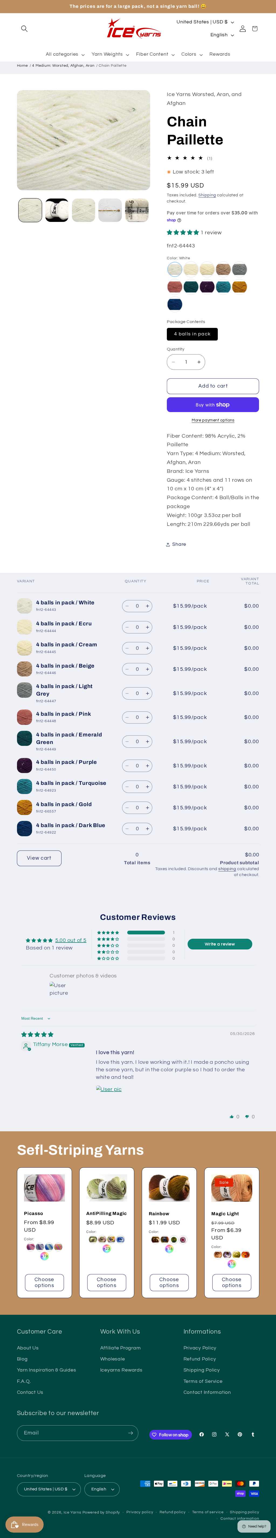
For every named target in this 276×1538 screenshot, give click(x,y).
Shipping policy (244, 1512)
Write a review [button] (220, 944)
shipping (227, 869)
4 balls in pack (192, 334)
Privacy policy (139, 1512)
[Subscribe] (130, 1433)
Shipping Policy (202, 1370)
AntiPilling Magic (106, 1213)
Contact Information (207, 1392)
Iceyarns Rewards (121, 1370)
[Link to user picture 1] (109, 1098)
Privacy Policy (200, 1348)
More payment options (213, 420)
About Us (28, 1348)
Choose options (44, 1282)
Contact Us (30, 1392)
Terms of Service (203, 1381)
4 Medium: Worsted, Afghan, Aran (63, 66)
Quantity (175, 349)
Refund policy (172, 1512)
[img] (37, 1034)
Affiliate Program (120, 1348)
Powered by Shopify (101, 1512)
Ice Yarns (72, 1512)
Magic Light (225, 1213)
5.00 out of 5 (71, 940)
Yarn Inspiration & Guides (46, 1370)
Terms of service (208, 1512)
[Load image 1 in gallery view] (30, 210)
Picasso (33, 1213)
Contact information (239, 1519)
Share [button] (179, 544)
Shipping (207, 195)
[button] (24, 28)
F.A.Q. (24, 1381)
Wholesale (112, 1359)
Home (22, 66)
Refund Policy (200, 1359)
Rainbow (159, 1213)
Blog (22, 1359)
